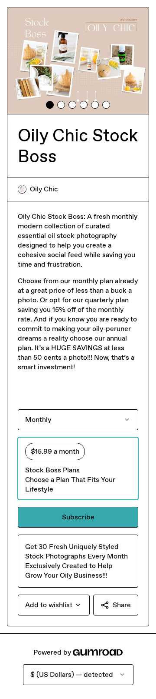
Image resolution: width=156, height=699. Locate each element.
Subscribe (78, 517)
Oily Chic (44, 189)
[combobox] (54, 605)
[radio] (78, 468)
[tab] (50, 105)
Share (122, 605)
